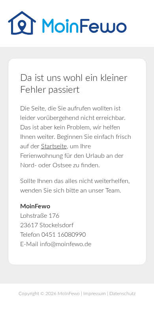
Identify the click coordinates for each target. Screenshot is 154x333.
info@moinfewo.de (65, 244)
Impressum (94, 293)
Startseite (54, 146)
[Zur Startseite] (67, 33)
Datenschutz (122, 293)
